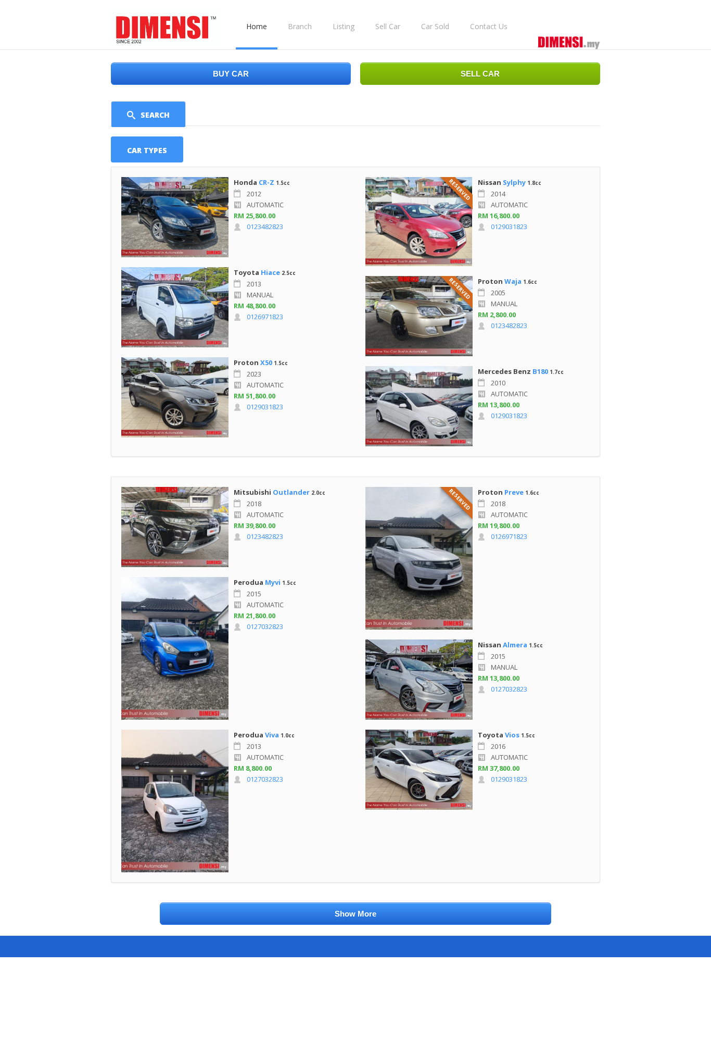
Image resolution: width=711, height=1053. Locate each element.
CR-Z (266, 182)
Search (155, 115)
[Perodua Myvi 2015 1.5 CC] (174, 648)
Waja (513, 281)
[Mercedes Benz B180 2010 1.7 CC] (419, 406)
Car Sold (435, 26)
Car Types (147, 150)
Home (256, 26)
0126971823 (265, 316)
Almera (515, 644)
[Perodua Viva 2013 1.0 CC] (174, 801)
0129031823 (265, 406)
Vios (512, 734)
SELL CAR (480, 73)
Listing (343, 26)
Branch (300, 26)
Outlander (291, 492)
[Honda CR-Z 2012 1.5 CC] (174, 217)
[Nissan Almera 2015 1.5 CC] (419, 680)
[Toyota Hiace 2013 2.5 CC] (174, 307)
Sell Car (387, 26)
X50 (266, 362)
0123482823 (265, 226)
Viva (272, 734)
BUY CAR (231, 73)
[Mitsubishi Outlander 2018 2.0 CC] (174, 527)
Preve (514, 492)
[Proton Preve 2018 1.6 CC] (419, 558)
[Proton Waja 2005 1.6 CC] (419, 316)
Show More (355, 913)
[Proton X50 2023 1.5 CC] (174, 397)
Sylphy (515, 182)
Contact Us (488, 26)
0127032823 (265, 626)
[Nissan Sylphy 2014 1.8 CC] (419, 221)
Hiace (270, 272)
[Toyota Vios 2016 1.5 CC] (419, 770)
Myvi (273, 582)
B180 (540, 371)
